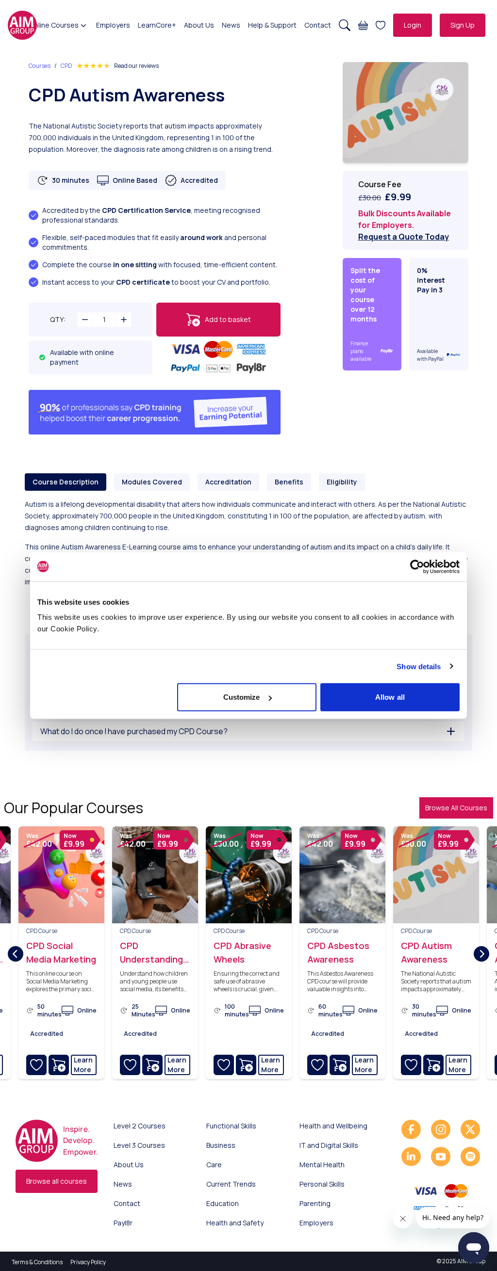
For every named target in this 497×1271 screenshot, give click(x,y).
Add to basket (228, 319)
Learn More (83, 1064)
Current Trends (231, 1184)
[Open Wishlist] (380, 25)
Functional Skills (231, 1125)
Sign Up (462, 25)
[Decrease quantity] (85, 319)
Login (412, 25)
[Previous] (15, 954)
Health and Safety (235, 1222)
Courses (39, 66)
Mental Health (322, 1164)
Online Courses (54, 25)
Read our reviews (136, 66)
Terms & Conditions (37, 1262)
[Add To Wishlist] (36, 1065)
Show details (419, 666)
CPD (66, 66)
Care (214, 1164)
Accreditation (228, 481)
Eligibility (342, 481)
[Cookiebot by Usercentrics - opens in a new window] (417, 566)
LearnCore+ (157, 25)
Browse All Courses (456, 807)
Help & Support (272, 25)
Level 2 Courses (140, 1125)
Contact (317, 25)
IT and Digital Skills (328, 1145)
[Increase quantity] (124, 319)
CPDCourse (41, 931)
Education (222, 1203)
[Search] (344, 25)
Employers (113, 25)
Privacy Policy (88, 1262)
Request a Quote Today (403, 236)
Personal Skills (322, 1184)
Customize (241, 697)
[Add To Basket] (59, 1065)
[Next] (481, 954)
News (231, 25)
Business (220, 1145)
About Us (199, 25)
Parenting (315, 1203)
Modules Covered (152, 481)
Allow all (390, 697)
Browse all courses (56, 1181)
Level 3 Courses (139, 1145)
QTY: (58, 319)
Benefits (289, 481)
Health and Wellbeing (333, 1125)
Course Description (66, 481)
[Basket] (363, 25)
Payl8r (123, 1222)
